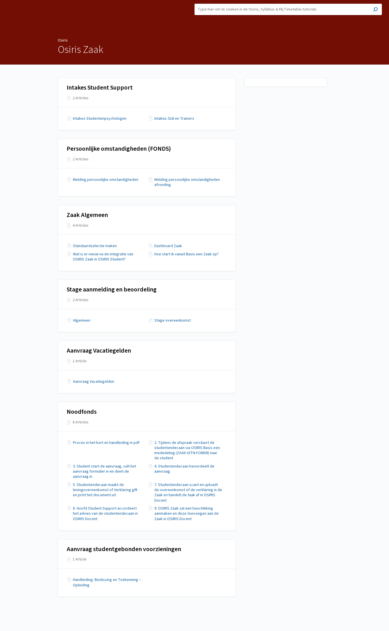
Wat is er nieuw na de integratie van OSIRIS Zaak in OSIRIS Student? (103, 257)
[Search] (375, 10)
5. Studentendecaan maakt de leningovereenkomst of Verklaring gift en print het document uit (105, 490)
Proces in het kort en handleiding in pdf (106, 442)
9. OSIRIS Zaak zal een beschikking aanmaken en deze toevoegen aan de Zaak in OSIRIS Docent (186, 514)
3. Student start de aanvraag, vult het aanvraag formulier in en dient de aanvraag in (104, 471)
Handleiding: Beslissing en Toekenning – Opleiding (107, 582)
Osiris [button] (10, 3)
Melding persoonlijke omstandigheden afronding (187, 182)
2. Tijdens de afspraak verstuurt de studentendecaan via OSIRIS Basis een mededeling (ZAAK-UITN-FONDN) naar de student (187, 450)
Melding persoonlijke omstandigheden (105, 179)
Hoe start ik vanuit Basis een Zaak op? (186, 254)
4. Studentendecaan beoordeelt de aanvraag (184, 469)
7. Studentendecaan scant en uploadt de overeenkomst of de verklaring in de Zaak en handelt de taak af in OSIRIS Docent (188, 492)
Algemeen (81, 320)
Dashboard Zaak (168, 246)
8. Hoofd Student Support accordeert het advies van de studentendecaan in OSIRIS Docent (105, 514)
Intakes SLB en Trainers (174, 118)
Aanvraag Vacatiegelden (93, 381)
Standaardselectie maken (95, 246)
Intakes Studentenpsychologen (99, 118)
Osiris (63, 40)
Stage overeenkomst (172, 320)
